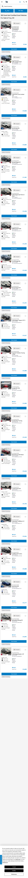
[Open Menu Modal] (2, 2)
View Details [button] (14, 49)
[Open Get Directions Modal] (27, 2)
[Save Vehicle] (25, 23)
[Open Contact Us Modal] (24, 2)
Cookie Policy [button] (18, 859)
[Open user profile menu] (20, 2)
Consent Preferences (1, 859)
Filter (22, 10)
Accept (14, 866)
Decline (14, 870)
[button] (14, 49)
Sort (8, 10)
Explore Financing (6, 51)
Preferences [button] (5, 862)
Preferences (14, 874)
